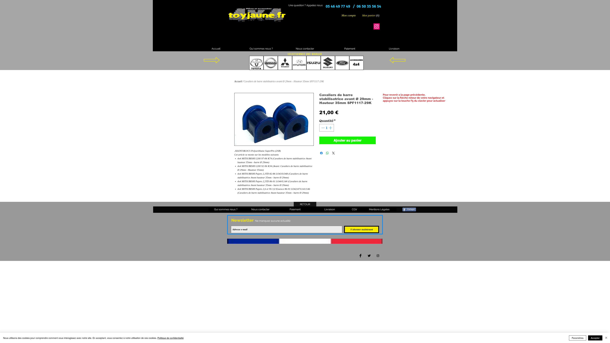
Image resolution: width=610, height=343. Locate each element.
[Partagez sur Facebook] (321, 153)
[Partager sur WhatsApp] (327, 153)
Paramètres (577, 338)
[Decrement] (322, 127)
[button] (371, 15)
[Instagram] (376, 26)
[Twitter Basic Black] (369, 255)
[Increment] (331, 127)
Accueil (238, 81)
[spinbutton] (326, 127)
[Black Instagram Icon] (378, 255)
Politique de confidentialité (170, 338)
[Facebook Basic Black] (360, 255)
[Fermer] (606, 337)
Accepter (595, 338)
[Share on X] (333, 153)
